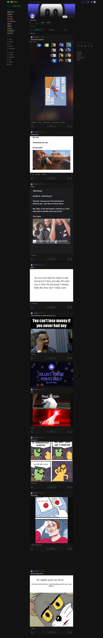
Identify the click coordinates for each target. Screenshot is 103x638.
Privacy (78, 59)
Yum (32, 392)
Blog (10, 64)
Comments (51, 29)
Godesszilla (35, 37)
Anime (10, 28)
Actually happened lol (37, 573)
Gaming (10, 16)
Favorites (11, 52)
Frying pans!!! (35, 134)
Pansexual (38, 174)
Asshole (63, 122)
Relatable (10, 33)
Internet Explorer (56, 122)
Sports (10, 14)
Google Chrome (47, 122)
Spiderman (34, 122)
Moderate (11, 54)
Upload (17, 6)
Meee (32, 267)
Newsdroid (11, 11)
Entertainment (11, 21)
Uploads (37, 29)
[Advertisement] (86, 22)
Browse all (9, 35)
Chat (10, 59)
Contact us (79, 54)
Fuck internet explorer (37, 39)
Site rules (79, 56)
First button (34, 495)
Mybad (33, 628)
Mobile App (79, 52)
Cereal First (34, 483)
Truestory (34, 255)
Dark (9, 23)
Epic (9, 26)
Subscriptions (12, 48)
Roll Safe (34, 354)
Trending (11, 41)
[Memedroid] (8, 2)
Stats (65, 29)
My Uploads (11, 57)
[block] (71, 126)
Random (11, 46)
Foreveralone (34, 303)
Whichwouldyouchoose (37, 544)
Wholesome (11, 30)
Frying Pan (44, 174)
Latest (10, 39)
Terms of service (80, 57)
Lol (32, 174)
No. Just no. (34, 440)
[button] (72, 17)
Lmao (32, 186)
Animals (10, 19)
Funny (40, 122)
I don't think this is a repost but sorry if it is (43, 315)
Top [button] (10, 44)
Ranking (11, 61)
